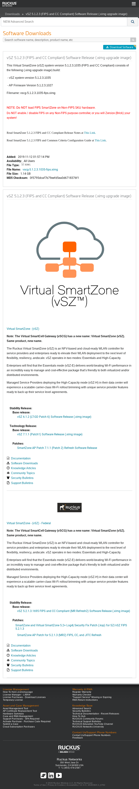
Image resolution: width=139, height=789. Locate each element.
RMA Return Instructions (85, 700)
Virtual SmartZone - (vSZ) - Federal (29, 523)
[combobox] (64, 21)
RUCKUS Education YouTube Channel (92, 724)
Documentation (21, 458)
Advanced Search (81, 708)
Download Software (121, 47)
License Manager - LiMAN (16, 694)
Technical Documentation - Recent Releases (95, 713)
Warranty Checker (81, 694)
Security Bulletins (22, 477)
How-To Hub (78, 716)
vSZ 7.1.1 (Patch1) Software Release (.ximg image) (50, 434)
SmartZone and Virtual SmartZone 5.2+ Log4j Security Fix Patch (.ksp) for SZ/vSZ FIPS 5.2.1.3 (71, 626)
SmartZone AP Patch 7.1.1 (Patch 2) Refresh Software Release (57, 448)
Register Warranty (81, 692)
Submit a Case (10, 724)
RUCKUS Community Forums (87, 719)
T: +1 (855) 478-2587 (69, 768)
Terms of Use (40, 785)
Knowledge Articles (23, 468)
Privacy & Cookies (56, 785)
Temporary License (13, 700)
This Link (100, 140)
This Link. (90, 132)
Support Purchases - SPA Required (21, 719)
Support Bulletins (22, 483)
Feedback (77, 738)
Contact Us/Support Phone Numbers (91, 735)
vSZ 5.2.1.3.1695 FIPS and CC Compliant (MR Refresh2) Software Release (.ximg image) (73, 611)
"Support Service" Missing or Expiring (92, 697)
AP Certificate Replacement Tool (20, 711)
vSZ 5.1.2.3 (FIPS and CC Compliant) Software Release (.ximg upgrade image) (76, 14)
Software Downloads (24, 463)
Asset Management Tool (15, 708)
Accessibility (72, 785)
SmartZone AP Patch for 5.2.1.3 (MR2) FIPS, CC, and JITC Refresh (59, 635)
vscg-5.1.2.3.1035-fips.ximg (40, 169)
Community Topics (23, 473)
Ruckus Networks (69, 759)
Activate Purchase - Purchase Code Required (27, 721)
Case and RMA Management (18, 716)
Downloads (12, 14)
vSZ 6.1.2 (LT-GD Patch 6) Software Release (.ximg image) (54, 416)
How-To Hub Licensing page (18, 692)
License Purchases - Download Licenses (24, 697)
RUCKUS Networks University (88, 726)
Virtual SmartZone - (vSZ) (23, 329)
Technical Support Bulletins (86, 721)
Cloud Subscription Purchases (19, 726)
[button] (132, 21)
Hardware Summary (13, 713)
